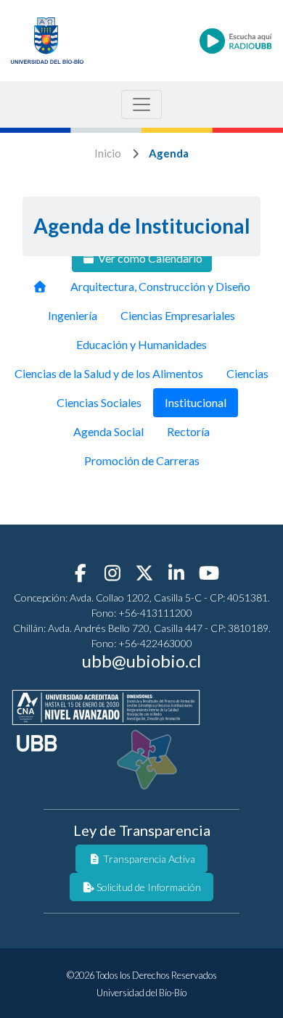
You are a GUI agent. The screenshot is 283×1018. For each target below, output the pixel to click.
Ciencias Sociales (99, 402)
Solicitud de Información (147, 887)
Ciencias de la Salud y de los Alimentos (109, 373)
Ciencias (247, 373)
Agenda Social (108, 431)
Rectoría (188, 431)
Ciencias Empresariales (177, 315)
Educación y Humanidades (141, 344)
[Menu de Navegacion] (141, 104)
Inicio (107, 153)
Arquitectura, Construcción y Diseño (160, 286)
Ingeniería (72, 315)
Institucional (195, 402)
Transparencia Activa (148, 859)
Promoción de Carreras (142, 460)
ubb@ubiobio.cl (141, 660)
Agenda (169, 153)
